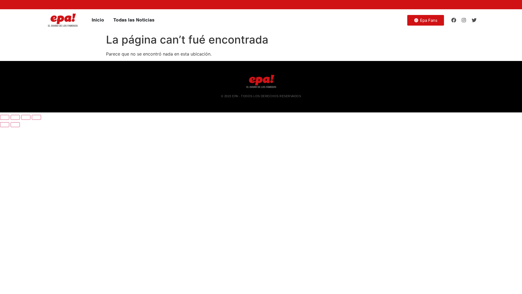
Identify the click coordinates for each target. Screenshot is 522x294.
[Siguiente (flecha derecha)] (15, 124)
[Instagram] (463, 20)
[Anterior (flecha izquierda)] (4, 124)
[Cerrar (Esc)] (36, 117)
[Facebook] (453, 20)
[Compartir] (25, 117)
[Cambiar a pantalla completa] (15, 117)
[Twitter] (474, 20)
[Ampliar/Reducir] (4, 117)
